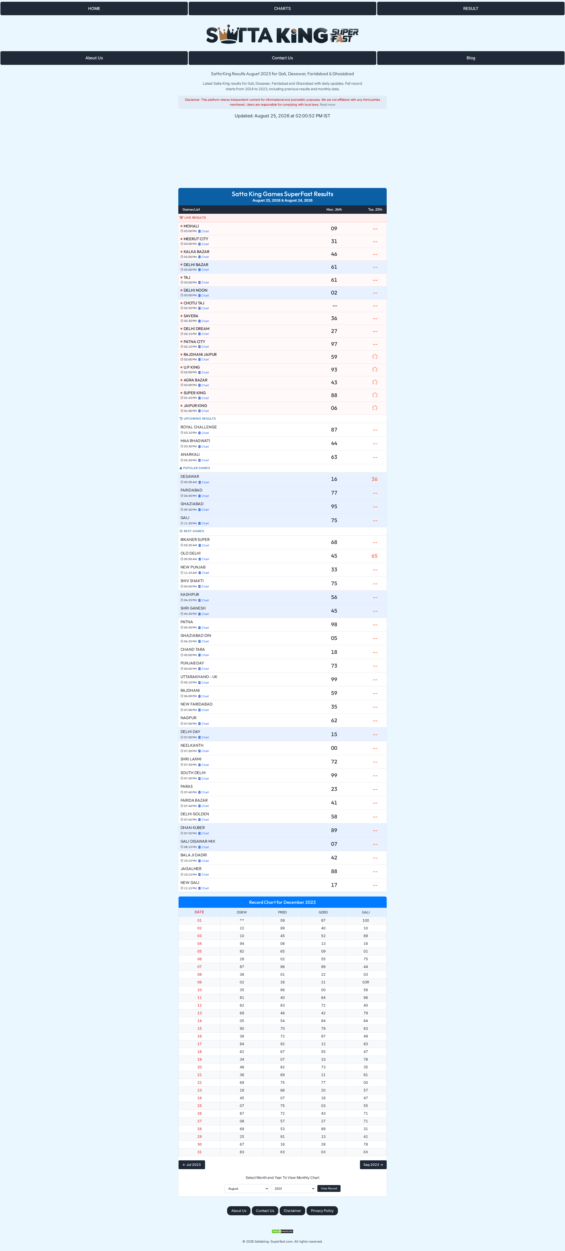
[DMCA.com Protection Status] (282, 1231)
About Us (94, 57)
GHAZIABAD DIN (196, 635)
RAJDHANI (190, 690)
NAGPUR (188, 717)
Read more (327, 104)
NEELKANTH (192, 745)
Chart (205, 231)
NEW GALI (190, 882)
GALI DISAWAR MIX (198, 841)
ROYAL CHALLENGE (199, 427)
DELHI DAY (191, 731)
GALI (185, 517)
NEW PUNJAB (193, 567)
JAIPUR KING (195, 405)
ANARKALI (190, 454)
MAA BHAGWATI (195, 440)
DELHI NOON (195, 290)
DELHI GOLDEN (195, 813)
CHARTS (282, 8)
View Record (329, 1188)
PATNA (187, 621)
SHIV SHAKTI (192, 580)
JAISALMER (191, 868)
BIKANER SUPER (195, 539)
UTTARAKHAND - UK (199, 676)
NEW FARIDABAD (197, 704)
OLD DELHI (191, 553)
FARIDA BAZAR (194, 800)
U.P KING (192, 367)
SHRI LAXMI (191, 758)
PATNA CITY (194, 341)
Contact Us (282, 57)
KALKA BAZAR (196, 251)
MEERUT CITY (196, 238)
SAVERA (191, 315)
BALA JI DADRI (194, 854)
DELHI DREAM (196, 328)
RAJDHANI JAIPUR (200, 354)
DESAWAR (190, 476)
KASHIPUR (190, 594)
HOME (94, 8)
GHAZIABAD (192, 503)
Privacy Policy (322, 1210)
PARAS (187, 786)
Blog (471, 57)
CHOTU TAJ (194, 303)
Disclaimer (292, 1210)
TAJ (187, 277)
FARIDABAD (192, 490)
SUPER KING (195, 392)
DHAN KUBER (193, 827)
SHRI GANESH (193, 608)
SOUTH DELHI (193, 772)
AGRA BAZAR (195, 380)
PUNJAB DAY (192, 663)
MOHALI (191, 226)
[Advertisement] (282, 153)
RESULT (470, 8)
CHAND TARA (193, 649)
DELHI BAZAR (196, 264)
